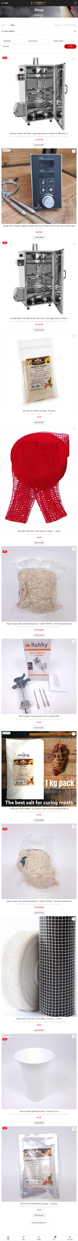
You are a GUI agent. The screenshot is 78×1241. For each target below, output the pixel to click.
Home (4, 25)
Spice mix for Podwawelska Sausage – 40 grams (39, 1204)
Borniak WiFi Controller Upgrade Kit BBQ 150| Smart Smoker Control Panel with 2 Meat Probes (39, 226)
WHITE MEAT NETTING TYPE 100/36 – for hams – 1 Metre (39, 1019)
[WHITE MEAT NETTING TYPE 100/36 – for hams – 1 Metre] (39, 966)
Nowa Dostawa (46, 534)
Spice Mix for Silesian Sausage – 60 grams (39, 411)
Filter (70, 46)
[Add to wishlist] (73, 58)
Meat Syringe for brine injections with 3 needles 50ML (39, 716)
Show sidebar (9, 31)
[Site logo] (39, 3)
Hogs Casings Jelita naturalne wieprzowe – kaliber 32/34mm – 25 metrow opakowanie (39, 901)
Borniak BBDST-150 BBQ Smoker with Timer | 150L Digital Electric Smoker (39, 318)
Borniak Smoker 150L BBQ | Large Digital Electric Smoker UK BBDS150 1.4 (39, 133)
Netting (37, 534)
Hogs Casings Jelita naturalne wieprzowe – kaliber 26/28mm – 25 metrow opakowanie (39, 624)
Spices (28, 414)
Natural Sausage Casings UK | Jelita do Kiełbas (33, 627)
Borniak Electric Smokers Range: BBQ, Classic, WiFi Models (47, 136)
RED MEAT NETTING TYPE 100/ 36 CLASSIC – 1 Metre (39, 531)
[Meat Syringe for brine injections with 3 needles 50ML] (39, 676)
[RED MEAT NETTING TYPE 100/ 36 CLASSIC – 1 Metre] (39, 477)
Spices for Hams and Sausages (41, 414)
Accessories (39, 229)
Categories (38, 15)
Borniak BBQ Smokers (17, 136)
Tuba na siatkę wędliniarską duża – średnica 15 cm (39, 1111)
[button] (39, 145)
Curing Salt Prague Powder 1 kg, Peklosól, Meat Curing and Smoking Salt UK (39, 809)
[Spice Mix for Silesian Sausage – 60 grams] (39, 371)
